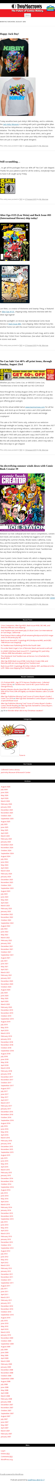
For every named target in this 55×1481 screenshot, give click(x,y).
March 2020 (5, 1004)
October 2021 (6, 952)
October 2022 (6, 920)
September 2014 (7, 1187)
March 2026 (5, 801)
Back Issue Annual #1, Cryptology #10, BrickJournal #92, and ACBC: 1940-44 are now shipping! (26, 641)
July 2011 (4, 1288)
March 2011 (5, 1297)
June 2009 (4, 1352)
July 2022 (4, 929)
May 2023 (4, 900)
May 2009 (4, 1355)
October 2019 (6, 1016)
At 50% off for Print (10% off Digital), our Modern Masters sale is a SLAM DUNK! (27, 691)
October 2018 (6, 1048)
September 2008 (7, 1378)
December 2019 (7, 1010)
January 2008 (6, 1402)
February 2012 (6, 1268)
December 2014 (7, 1178)
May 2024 (4, 865)
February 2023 (6, 908)
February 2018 (6, 1071)
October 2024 (6, 850)
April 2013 (4, 1230)
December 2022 (7, 914)
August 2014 (5, 1190)
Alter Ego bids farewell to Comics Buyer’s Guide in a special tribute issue (27, 699)
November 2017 (7, 1079)
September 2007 (7, 1413)
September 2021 (7, 955)
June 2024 (4, 862)
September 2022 (7, 923)
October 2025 (6, 815)
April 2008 (4, 1393)
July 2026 (4, 789)
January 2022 (6, 943)
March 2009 (5, 1361)
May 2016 (4, 1132)
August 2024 (5, 856)
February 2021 (6, 975)
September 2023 (7, 888)
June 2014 (4, 1196)
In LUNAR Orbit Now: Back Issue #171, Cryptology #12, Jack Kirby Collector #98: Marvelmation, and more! (25, 652)
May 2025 (4, 830)
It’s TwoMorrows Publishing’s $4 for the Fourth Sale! (21, 645)
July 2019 (4, 1024)
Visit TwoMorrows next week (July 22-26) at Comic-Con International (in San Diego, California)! (26, 631)
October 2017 (6, 1082)
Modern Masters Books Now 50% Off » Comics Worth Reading (24, 689)
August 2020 (5, 990)
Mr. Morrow (43, 146)
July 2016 (4, 1126)
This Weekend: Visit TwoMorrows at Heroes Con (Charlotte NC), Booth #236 (25, 657)
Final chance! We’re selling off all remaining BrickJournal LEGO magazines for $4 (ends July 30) (27, 636)
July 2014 (4, 1193)
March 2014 (5, 1204)
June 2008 (4, 1387)
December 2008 (7, 1370)
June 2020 (4, 995)
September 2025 (7, 818)
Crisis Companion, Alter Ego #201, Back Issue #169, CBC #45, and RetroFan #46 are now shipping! (25, 626)
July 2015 (4, 1158)
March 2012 (5, 1265)
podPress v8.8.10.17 (36, 1480)
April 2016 (4, 1135)
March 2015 (5, 1170)
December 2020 (7, 981)
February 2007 (6, 1434)
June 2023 (4, 897)
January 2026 (6, 807)
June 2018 (4, 1059)
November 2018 (7, 1045)
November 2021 (7, 949)
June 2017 (4, 1094)
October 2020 (6, 987)
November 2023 (7, 882)
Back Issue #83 (14, 324)
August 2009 (5, 1346)
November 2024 (7, 847)
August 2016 (5, 1123)
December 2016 (7, 1111)
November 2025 (7, 813)
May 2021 (4, 966)
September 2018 (7, 1051)
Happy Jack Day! (9, 33)
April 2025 (4, 833)
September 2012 (7, 1248)
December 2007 (7, 1404)
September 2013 (7, 1219)
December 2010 (7, 1306)
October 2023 (6, 885)
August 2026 (5, 787)
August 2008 (5, 1381)
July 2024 (4, 859)
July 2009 (4, 1349)
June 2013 (4, 1225)
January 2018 (6, 1074)
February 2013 (6, 1236)
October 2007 (6, 1410)
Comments (7, 1456)
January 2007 (6, 1436)
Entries (5, 1453)
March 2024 (5, 871)
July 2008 (4, 1384)
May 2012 (4, 1259)
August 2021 (5, 958)
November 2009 (7, 1338)
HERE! (52, 598)
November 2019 (7, 1013)
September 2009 (7, 1344)
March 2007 (5, 1431)
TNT (20, 146)
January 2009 (6, 1367)
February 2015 (6, 1172)
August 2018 (5, 1053)
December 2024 (7, 845)
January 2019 (6, 1039)
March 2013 (5, 1233)
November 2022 (7, 917)
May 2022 (4, 934)
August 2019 (5, 1021)
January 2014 (6, 1210)
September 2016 (7, 1120)
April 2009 (4, 1358)
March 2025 (5, 836)
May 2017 (4, 1097)
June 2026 (4, 792)
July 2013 (4, 1222)
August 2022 (5, 926)
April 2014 (4, 1201)
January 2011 (6, 1303)
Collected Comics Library (10, 769)
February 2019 (6, 1036)
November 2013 (7, 1216)
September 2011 (7, 1283)
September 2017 (7, 1085)
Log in (3, 1451)
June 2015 (4, 1161)
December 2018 (7, 1042)
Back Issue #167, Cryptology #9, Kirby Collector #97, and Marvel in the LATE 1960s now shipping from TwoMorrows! (27, 667)
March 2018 (5, 1068)
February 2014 (6, 1207)
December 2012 (7, 1242)
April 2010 (4, 1329)
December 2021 (7, 946)
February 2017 (6, 1106)
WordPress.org (7, 1459)
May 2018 (4, 1062)
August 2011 (5, 1286)
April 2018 (4, 1065)
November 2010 (7, 1309)
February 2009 (6, 1364)
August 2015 (5, 1155)
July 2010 (4, 1320)
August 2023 (5, 891)
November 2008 (7, 1373)
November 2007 (7, 1407)
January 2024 (6, 876)
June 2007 (4, 1422)
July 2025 (4, 824)
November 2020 (7, 984)
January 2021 (6, 978)
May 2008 (4, 1390)
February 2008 (6, 1399)
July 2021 (4, 961)
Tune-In (22, 755)
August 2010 (5, 1317)
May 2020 (4, 998)
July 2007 (4, 1419)
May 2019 (4, 1027)
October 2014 (6, 1184)
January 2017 (6, 1109)
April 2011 (4, 1294)
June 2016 (4, 1129)
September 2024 (7, 853)
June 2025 (4, 827)
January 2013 (6, 1239)
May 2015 (4, 1164)
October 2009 (6, 1341)
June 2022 (4, 932)
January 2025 (6, 842)
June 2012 (4, 1257)
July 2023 (4, 894)
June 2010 (4, 1323)
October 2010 (6, 1312)
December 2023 (7, 879)
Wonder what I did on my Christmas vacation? (25, 710)
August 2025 (5, 821)
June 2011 (4, 1291)
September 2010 (7, 1315)
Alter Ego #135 (8, 311)
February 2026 (6, 804)
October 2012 (6, 1245)
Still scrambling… (10, 161)
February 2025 (6, 839)
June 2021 (4, 963)
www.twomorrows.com (35, 407)
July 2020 (4, 992)
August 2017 (5, 1088)
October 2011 (6, 1280)
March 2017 (5, 1103)
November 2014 (7, 1181)
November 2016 (7, 1114)
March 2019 (5, 1033)
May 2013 (4, 1228)
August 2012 (5, 1251)
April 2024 (4, 868)
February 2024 (6, 874)
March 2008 (5, 1396)
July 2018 (4, 1056)
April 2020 (4, 1001)
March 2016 (5, 1138)
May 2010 (4, 1326)
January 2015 (6, 1175)
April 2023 (4, 903)
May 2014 (4, 1198)
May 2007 (4, 1425)
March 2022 (5, 937)
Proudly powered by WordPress (11, 1474)
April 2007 (4, 1428)
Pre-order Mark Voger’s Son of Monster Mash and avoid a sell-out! (26, 648)
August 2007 (5, 1416)
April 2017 (4, 1100)
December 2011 (7, 1274)
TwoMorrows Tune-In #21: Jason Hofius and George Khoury (25, 685)
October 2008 (6, 1376)
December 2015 (7, 1146)
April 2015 (4, 1167)
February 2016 (6, 1140)
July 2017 (4, 1091)
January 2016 (6, 1143)
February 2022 (6, 940)
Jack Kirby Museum (11, 124)
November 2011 (7, 1277)
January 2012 (6, 1271)
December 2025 (7, 810)
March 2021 (5, 972)
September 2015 (7, 1152)
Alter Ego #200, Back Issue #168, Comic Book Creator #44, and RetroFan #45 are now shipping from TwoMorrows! (24, 662)
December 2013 (7, 1213)
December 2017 (7, 1077)
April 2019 (4, 1030)
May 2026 (4, 795)
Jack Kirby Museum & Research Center (15, 772)
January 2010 (6, 1335)
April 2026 (4, 798)
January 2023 (6, 911)
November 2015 (7, 1149)
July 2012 (4, 1254)
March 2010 (5, 1332)
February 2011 (6, 1300)
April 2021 (4, 969)
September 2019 (7, 1019)
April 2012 (4, 1262)
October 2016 (6, 1117)
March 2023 (5, 905)
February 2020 (6, 1007)
